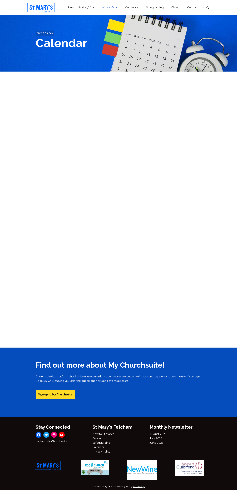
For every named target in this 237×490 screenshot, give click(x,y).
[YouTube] (62, 435)
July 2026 (156, 438)
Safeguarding (155, 7)
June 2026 (156, 442)
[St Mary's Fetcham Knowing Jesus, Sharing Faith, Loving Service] (41, 7)
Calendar (98, 447)
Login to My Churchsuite (51, 441)
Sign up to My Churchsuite (55, 394)
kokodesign (139, 486)
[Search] (207, 7)
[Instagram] (54, 435)
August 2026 (158, 434)
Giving (175, 7)
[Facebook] (38, 435)
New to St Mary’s (103, 434)
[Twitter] (46, 435)
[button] (93, 7)
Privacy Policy (101, 451)
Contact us (100, 438)
